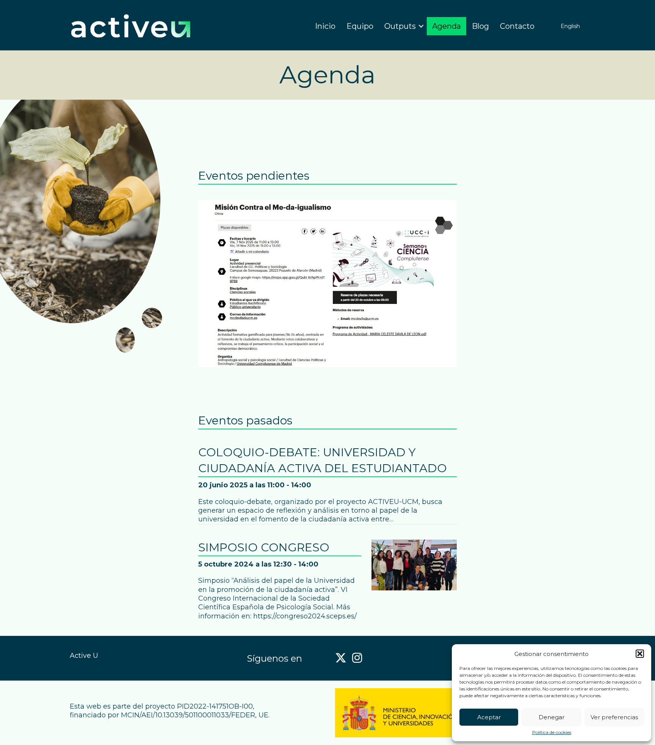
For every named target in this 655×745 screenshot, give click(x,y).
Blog (480, 26)
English (570, 26)
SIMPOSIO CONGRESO (263, 547)
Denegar (551, 717)
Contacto (517, 26)
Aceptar (489, 717)
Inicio (325, 26)
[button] (640, 653)
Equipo (359, 26)
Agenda (446, 26)
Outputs (400, 26)
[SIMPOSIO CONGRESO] (414, 564)
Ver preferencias (614, 717)
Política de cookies (551, 732)
